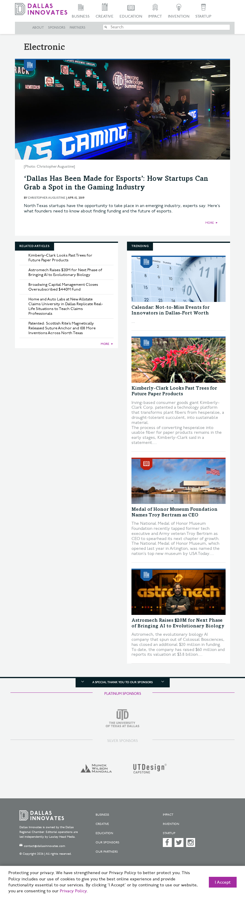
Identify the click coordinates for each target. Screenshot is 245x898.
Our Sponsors (107, 842)
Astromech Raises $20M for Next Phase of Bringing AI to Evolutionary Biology (65, 272)
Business (81, 16)
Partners (77, 28)
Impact (155, 16)
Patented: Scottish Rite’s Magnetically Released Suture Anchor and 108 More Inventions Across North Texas (62, 328)
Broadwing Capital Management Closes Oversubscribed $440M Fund (63, 287)
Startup (203, 16)
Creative (105, 16)
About (38, 28)
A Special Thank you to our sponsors (122, 682)
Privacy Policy (73, 891)
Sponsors (56, 28)
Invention (178, 16)
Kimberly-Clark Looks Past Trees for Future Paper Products (60, 258)
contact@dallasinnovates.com (44, 846)
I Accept (223, 882)
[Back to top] (225, 865)
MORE (209, 223)
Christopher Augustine (46, 198)
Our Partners (107, 852)
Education (131, 16)
